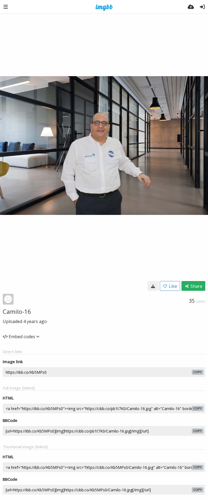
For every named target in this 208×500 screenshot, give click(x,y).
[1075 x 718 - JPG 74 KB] (153, 286)
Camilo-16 (17, 311)
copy (197, 372)
